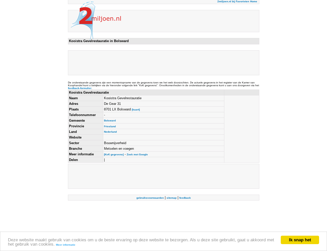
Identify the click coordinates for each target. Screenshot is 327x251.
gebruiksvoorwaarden (150, 197)
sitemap (172, 197)
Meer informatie (65, 244)
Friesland (110, 126)
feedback (185, 197)
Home (253, 1)
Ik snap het (300, 239)
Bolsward (110, 120)
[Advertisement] (162, 62)
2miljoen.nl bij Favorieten (233, 1)
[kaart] (136, 109)
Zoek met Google (137, 154)
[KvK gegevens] (114, 154)
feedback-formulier (79, 88)
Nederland (110, 131)
